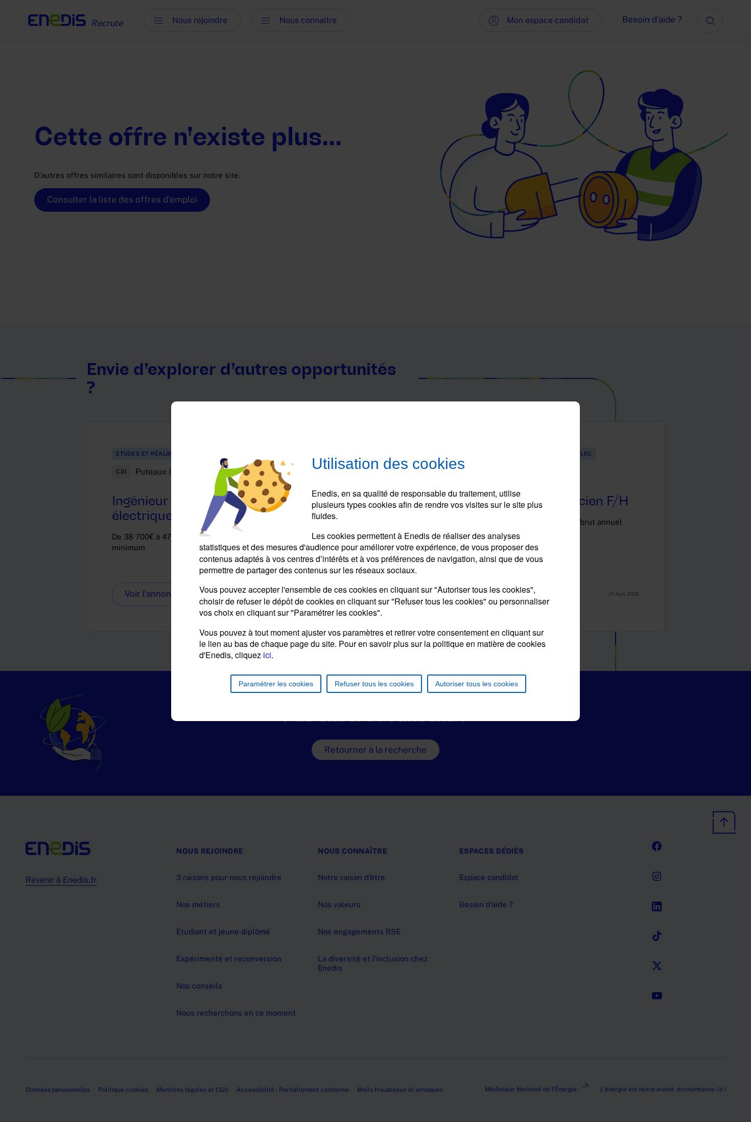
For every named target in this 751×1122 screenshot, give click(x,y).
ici (267, 655)
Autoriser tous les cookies (476, 684)
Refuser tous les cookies (374, 684)
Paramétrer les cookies (276, 684)
